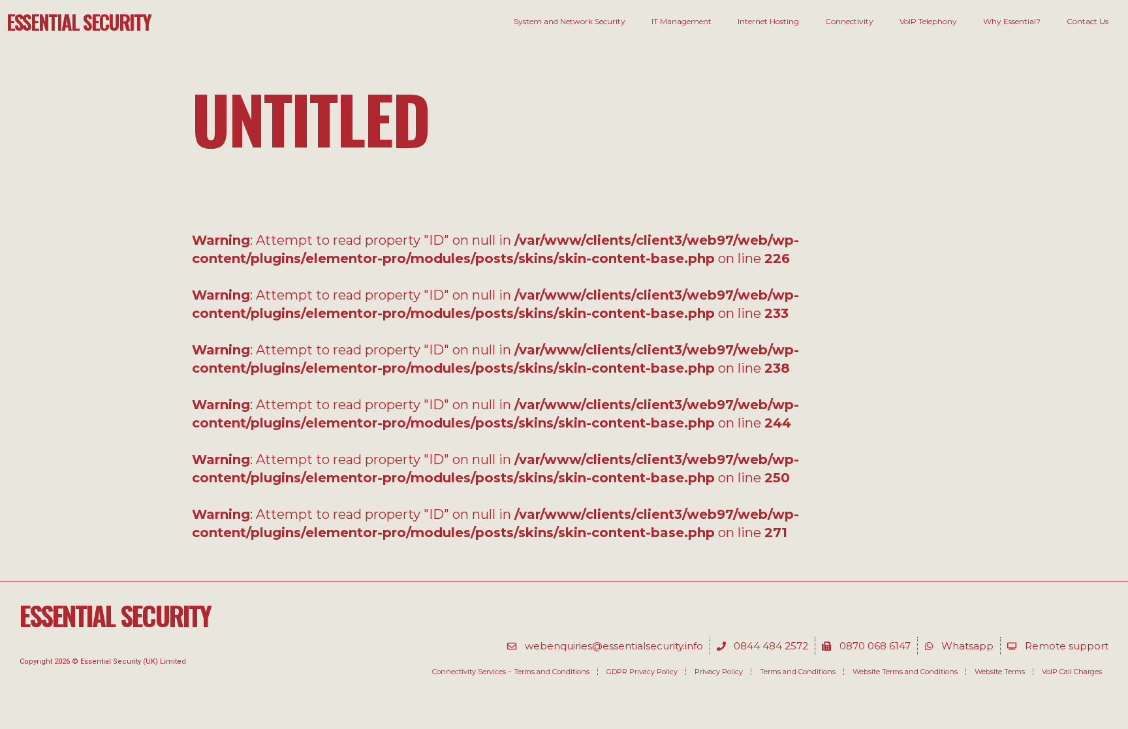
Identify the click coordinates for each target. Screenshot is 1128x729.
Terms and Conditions (798, 671)
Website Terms (1000, 671)
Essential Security (79, 22)
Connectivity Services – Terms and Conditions (510, 671)
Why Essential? (1012, 21)
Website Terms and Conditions (905, 671)
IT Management (681, 21)
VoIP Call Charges (1072, 671)
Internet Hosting (768, 21)
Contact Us (1087, 21)
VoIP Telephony (928, 21)
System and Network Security (569, 21)
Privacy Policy (719, 671)
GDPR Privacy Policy (642, 671)
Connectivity (849, 21)
